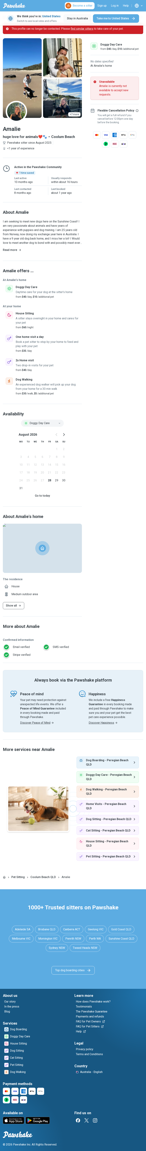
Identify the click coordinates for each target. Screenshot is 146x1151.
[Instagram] (95, 1120)
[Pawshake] (14, 5)
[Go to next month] (63, 434)
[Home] (4, 877)
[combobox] (42, 423)
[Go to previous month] (56, 434)
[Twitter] (86, 1120)
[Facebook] (78, 1120)
